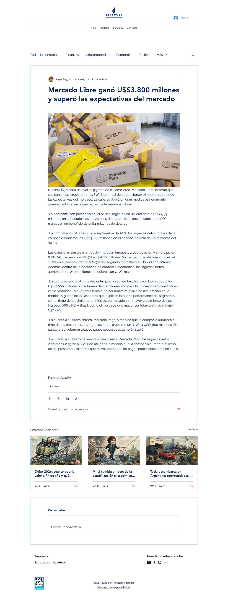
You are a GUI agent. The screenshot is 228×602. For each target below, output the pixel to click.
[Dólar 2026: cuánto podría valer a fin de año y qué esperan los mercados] (56, 450)
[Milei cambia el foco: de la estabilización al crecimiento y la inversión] (114, 450)
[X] (149, 562)
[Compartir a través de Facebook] (49, 398)
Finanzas (72, 55)
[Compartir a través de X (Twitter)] (58, 398)
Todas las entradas (44, 55)
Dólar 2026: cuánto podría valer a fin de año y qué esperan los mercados (54, 473)
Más (160, 55)
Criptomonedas (97, 55)
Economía (123, 55)
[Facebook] (154, 562)
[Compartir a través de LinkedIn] (67, 398)
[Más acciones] (178, 79)
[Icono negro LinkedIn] (165, 562)
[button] (193, 54)
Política (144, 55)
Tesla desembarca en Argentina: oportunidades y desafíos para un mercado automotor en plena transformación (170, 473)
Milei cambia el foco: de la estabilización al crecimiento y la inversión (114, 473)
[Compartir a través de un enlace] (76, 398)
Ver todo (193, 429)
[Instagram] (159, 562)
